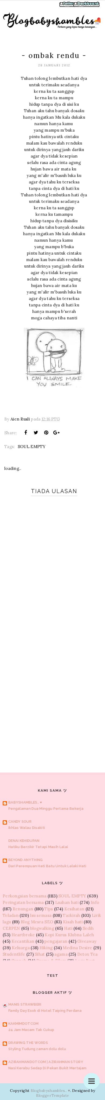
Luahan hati (67, 902)
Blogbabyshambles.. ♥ (50, 1090)
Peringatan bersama (23, 902)
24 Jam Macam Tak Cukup (31, 1030)
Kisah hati (73, 921)
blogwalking (42, 928)
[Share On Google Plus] (56, 432)
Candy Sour (20, 821)
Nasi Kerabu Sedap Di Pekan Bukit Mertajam (47, 1068)
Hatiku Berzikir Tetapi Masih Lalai (38, 847)
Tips (48, 908)
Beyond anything (25, 860)
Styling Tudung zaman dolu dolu (37, 1049)
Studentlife (14, 954)
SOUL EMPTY (32, 446)
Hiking (46, 947)
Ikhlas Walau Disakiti (26, 828)
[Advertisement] (52, 694)
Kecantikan (23, 941)
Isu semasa (40, 915)
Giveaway (86, 941)
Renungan (23, 908)
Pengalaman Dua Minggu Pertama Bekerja (45, 809)
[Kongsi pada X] (36, 432)
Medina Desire (77, 947)
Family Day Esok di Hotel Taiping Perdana (45, 1011)
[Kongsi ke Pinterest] (46, 432)
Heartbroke (23, 934)
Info (95, 902)
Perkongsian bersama (25, 896)
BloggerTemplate (52, 1095)
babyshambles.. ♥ (25, 802)
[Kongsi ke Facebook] (25, 432)
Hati (68, 928)
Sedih (88, 928)
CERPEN (11, 928)
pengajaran (55, 941)
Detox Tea (87, 954)
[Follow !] (68, 6)
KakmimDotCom (23, 1024)
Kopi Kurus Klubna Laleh (69, 934)
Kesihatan (74, 908)
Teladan (11, 915)
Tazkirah (71, 915)
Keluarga (21, 947)
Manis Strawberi (24, 1004)
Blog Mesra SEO (37, 921)
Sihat (40, 954)
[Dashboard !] (86, 6)
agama (61, 954)
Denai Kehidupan (24, 841)
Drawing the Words (28, 1043)
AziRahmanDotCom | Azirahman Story (45, 1062)
